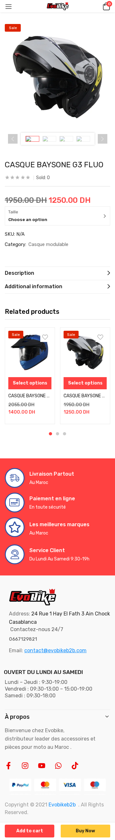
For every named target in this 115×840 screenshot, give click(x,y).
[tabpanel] (29, 375)
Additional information (33, 286)
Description (19, 273)
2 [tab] (57, 433)
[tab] (57, 273)
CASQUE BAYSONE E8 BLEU (29, 396)
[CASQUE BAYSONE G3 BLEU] (85, 352)
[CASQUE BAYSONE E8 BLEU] (29, 352)
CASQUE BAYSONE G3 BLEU (85, 396)
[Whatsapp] (58, 765)
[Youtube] (41, 765)
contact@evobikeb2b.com (55, 650)
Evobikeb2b (62, 805)
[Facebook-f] (8, 765)
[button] (105, 6)
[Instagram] (25, 765)
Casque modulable (48, 244)
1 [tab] (50, 433)
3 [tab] (64, 433)
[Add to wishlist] (45, 337)
